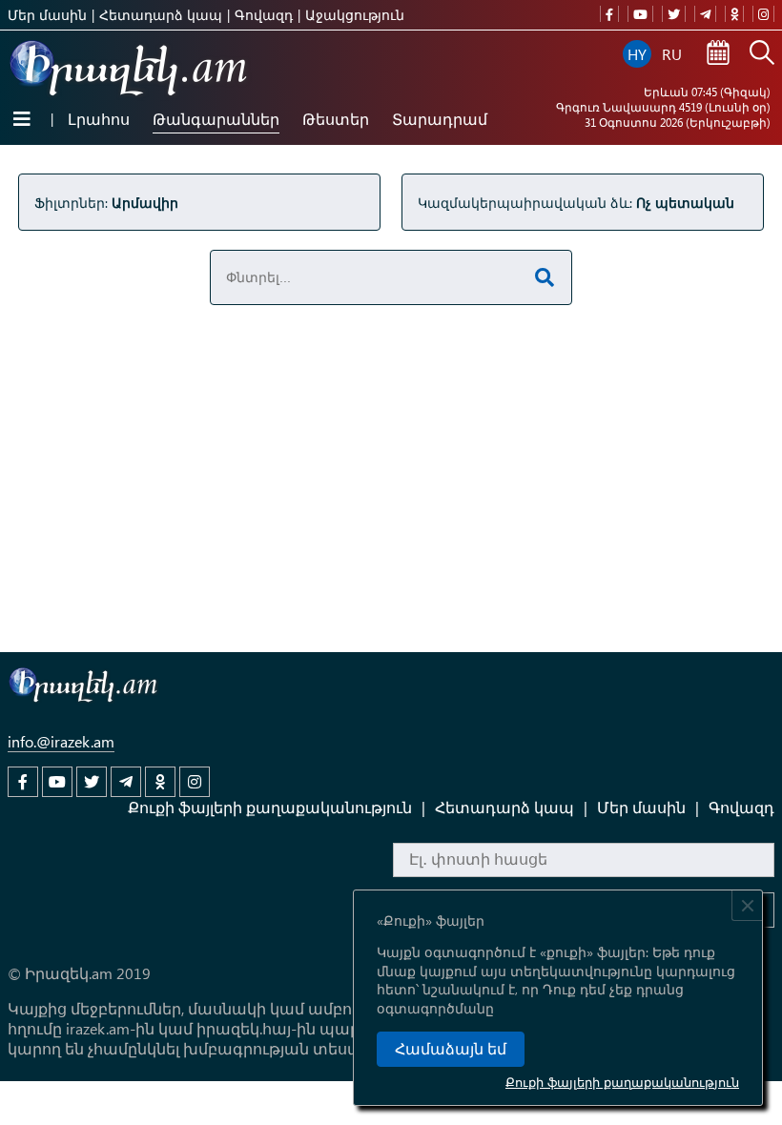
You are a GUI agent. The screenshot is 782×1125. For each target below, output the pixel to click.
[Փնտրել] (762, 54)
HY (637, 54)
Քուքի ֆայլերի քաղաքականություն (622, 1082)
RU (672, 54)
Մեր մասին (47, 15)
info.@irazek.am (61, 741)
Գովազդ (264, 15)
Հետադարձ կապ (160, 15)
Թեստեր (335, 119)
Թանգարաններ (216, 119)
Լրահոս (99, 119)
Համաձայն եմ (450, 1049)
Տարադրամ (439, 119)
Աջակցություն (354, 15)
